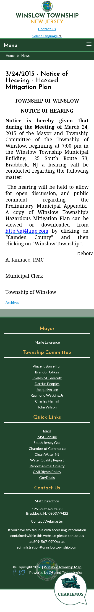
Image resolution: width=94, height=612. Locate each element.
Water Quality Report (47, 460)
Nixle (47, 431)
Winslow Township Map (62, 567)
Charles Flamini (47, 401)
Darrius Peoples (47, 383)
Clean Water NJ (47, 454)
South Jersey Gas (47, 442)
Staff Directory (47, 501)
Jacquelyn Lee (47, 389)
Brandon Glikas (47, 372)
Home (10, 56)
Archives (12, 302)
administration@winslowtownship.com (47, 547)
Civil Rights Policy (47, 471)
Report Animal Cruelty (47, 466)
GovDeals (47, 477)
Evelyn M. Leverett (47, 378)
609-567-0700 (45, 541)
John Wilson (47, 407)
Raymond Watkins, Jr (47, 395)
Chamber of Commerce (47, 448)
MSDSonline (47, 437)
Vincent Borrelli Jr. (47, 366)
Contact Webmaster (47, 521)
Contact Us (47, 29)
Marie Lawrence (47, 342)
